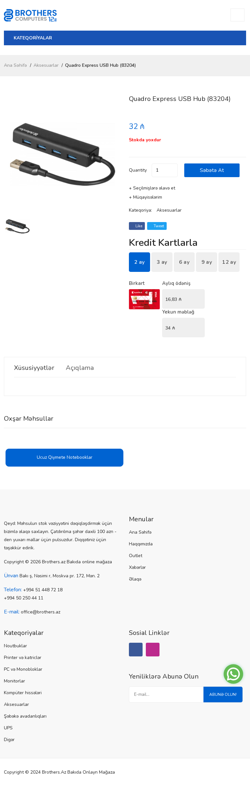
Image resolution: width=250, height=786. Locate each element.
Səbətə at (212, 170)
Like (138, 226)
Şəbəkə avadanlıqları (25, 716)
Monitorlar (14, 681)
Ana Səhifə (15, 65)
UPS (8, 728)
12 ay (229, 262)
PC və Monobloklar (23, 669)
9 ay (206, 262)
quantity (138, 170)
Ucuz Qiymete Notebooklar (64, 457)
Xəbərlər (137, 567)
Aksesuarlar (46, 65)
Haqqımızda (141, 544)
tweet (158, 226)
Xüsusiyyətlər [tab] (34, 368)
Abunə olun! (223, 694)
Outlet (135, 556)
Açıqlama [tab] (80, 368)
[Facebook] (136, 649)
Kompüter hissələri (23, 693)
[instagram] (153, 649)
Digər (9, 740)
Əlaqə (135, 579)
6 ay (184, 262)
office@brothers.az (40, 612)
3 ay (162, 262)
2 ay (139, 262)
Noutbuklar (15, 646)
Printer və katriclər (22, 657)
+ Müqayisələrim (145, 197)
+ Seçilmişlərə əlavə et (152, 188)
